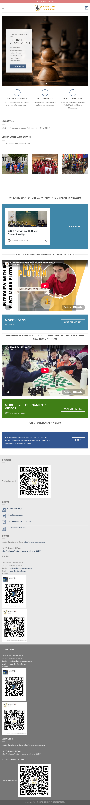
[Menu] (3, 8)
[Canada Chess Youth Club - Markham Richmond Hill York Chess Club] (45, 8)
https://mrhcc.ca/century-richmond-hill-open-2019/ (21, 551)
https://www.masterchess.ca (34, 542)
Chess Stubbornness (15, 515)
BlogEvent (50, 2)
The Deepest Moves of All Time (19, 521)
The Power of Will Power (16, 528)
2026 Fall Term (41, 2)
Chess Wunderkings (14, 509)
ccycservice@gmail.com (17, 571)
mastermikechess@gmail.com (20, 568)
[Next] (84, 51)
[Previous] (6, 51)
